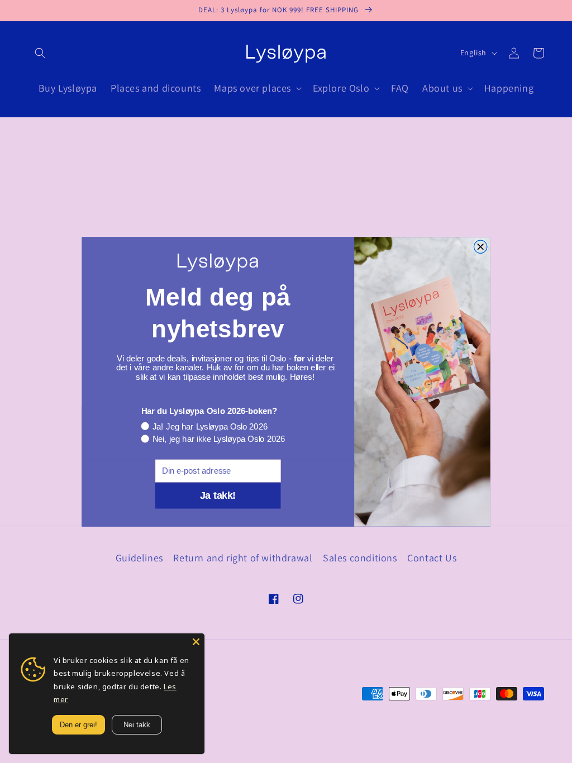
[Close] (196, 641)
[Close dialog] (480, 246)
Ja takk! (218, 494)
